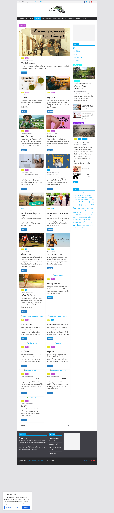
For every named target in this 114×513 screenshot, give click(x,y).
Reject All (17, 507)
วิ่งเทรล (78, 217)
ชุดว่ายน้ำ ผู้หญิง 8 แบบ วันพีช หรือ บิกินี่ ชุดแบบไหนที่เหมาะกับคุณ (87, 107)
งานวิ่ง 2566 (78, 208)
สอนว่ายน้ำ (82, 217)
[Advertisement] (84, 33)
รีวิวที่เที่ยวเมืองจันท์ (77, 212)
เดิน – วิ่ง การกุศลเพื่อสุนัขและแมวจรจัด (30, 214)
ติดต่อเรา (78, 18)
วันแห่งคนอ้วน (51, 136)
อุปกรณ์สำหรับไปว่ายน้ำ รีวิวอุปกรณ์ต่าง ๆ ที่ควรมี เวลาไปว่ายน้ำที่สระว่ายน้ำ (87, 115)
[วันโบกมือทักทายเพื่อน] (44, 42)
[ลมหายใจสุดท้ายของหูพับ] (84, 131)
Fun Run (83, 193)
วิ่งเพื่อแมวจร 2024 (53, 175)
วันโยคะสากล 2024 (27, 324)
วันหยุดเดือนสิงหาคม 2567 (29, 175)
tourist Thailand (89, 197)
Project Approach (84, 195)
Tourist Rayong (83, 197)
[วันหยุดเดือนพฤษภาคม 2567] (58, 370)
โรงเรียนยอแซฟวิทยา (79, 228)
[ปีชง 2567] (31, 398)
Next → (68, 425)
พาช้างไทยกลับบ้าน (86, 174)
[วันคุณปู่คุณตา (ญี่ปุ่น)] (58, 83)
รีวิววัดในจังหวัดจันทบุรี (84, 212)
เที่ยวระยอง (92, 219)
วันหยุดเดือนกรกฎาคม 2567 (30, 379)
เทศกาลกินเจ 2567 (27, 136)
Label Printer (52, 453)
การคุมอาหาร (90, 199)
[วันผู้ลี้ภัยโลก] (31, 343)
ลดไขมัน (80, 214)
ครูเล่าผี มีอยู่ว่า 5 (77, 51)
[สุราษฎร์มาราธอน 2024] (58, 240)
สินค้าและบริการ (71, 18)
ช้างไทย (83, 208)
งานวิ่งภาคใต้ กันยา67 (28, 295)
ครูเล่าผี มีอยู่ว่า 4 (77, 60)
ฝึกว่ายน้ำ (83, 211)
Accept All (26, 507)
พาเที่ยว (31, 18)
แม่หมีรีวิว (48, 18)
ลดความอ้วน (91, 212)
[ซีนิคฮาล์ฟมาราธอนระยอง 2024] (58, 316)
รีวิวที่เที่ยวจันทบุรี (89, 211)
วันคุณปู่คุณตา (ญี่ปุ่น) (54, 97)
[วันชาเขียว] (31, 83)
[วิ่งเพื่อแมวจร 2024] (58, 161)
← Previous (22, 425)
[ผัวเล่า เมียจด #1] (77, 169)
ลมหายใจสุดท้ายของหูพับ (82, 142)
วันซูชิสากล (50, 352)
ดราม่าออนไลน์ (61, 18)
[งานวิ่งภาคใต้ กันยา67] (31, 281)
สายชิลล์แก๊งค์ (84, 91)
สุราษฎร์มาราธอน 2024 (54, 254)
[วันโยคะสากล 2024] (31, 316)
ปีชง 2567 (24, 406)
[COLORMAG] (23, 438)
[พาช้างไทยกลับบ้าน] (77, 176)
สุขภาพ (54, 18)
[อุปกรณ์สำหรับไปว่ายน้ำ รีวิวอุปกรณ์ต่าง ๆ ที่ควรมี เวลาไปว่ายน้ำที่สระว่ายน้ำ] (77, 116)
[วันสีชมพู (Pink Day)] (58, 275)
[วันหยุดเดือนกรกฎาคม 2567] (31, 370)
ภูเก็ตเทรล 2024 (26, 254)
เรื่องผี (79, 225)
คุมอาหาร (89, 205)
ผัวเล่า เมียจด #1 (85, 168)
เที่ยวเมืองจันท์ (75, 222)
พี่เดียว (74, 48)
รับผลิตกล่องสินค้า (53, 444)
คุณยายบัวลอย (38, 2)
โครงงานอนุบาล (90, 225)
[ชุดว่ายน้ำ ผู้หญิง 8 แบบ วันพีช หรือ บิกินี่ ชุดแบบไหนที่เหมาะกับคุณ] (77, 107)
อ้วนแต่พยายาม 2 (77, 57)
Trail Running (77, 199)
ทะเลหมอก (91, 208)
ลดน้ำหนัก (75, 214)
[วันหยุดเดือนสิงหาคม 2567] (31, 161)
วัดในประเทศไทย (88, 214)
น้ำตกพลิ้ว (79, 211)
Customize (8, 507)
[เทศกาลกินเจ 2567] (31, 122)
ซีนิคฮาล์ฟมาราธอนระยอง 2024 (57, 324)
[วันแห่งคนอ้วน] (58, 122)
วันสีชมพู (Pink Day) (53, 284)
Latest (22, 58)
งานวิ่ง (43, 18)
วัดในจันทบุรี (84, 214)
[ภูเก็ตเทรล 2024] (31, 240)
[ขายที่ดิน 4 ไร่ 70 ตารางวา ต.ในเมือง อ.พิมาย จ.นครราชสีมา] (84, 73)
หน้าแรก (22, 18)
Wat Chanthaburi (84, 199)
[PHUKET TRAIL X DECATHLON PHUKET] (58, 199)
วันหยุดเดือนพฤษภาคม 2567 (56, 379)
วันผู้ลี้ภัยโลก (25, 352)
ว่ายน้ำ (27, 18)
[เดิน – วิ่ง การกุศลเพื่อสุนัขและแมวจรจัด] (31, 199)
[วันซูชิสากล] (58, 343)
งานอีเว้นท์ (37, 18)
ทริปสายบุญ (87, 208)
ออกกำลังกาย (80, 219)
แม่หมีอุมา (31, 60)
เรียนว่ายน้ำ (82, 222)
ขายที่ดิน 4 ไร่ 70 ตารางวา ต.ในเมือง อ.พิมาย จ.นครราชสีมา (82, 86)
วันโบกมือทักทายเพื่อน (28, 63)
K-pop (86, 193)
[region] (17, 501)
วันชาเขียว (24, 97)
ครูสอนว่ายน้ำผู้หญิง (87, 202)
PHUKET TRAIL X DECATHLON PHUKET (57, 214)
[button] (50, 19)
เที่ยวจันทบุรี (86, 219)
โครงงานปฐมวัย (83, 225)
